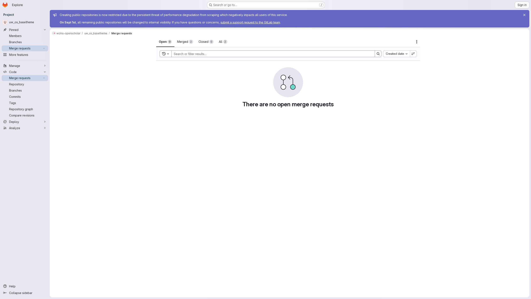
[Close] (524, 14)
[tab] (165, 42)
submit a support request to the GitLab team (250, 22)
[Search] (378, 53)
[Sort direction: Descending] (413, 53)
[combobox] (396, 53)
